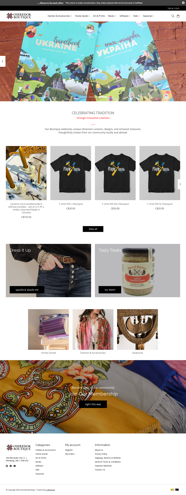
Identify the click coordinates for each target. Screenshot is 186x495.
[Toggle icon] (173, 16)
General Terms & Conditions (108, 461)
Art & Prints (99, 16)
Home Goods (48, 352)
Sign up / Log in (173, 8)
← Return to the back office (50, 3)
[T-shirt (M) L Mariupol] (70, 173)
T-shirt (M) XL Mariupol (160, 203)
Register (69, 450)
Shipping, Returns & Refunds (108, 457)
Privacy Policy (101, 453)
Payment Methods (103, 465)
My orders (70, 453)
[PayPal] (172, 490)
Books (38, 461)
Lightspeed (50, 490)
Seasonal (137, 352)
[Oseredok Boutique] (19, 16)
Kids (37, 469)
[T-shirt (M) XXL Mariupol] (115, 173)
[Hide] (183, 2)
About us (99, 450)
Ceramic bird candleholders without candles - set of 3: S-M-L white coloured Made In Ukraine (26, 208)
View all (93, 229)
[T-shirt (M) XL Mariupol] (159, 173)
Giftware (39, 465)
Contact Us (100, 469)
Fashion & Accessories (93, 352)
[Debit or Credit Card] (177, 490)
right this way (93, 404)
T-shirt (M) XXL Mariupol (115, 203)
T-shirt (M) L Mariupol (71, 203)
